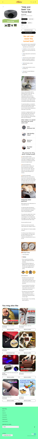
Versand (22, 15)
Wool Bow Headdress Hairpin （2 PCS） (25, 349)
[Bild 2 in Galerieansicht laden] (9, 25)
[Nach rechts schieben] (18, 25)
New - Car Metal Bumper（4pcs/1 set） (25, 325)
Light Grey (30, 22)
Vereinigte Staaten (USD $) (7, 435)
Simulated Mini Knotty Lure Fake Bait (8, 325)
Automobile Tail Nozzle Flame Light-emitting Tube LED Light (10, 373)
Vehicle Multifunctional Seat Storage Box (25, 372)
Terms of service (5, 421)
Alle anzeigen (19, 403)
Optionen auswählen (10, 329)
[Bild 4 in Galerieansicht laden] (15, 25)
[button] (3, 2)
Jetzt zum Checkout (28, 32)
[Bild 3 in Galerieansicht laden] (12, 25)
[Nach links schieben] (3, 25)
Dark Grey (24, 22)
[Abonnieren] (18, 427)
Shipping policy (4, 419)
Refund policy (4, 417)
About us (3, 410)
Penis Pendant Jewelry (6, 349)
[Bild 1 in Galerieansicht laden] (6, 25)
